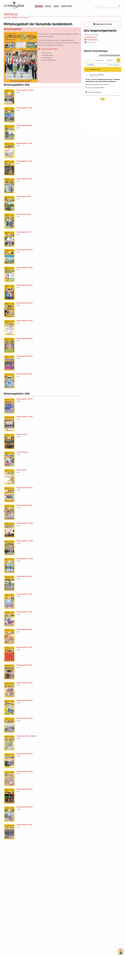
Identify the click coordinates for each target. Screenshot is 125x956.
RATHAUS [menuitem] (39, 6)
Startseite (7, 17)
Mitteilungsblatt (13, 29)
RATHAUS (15, 17)
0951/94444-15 (92, 37)
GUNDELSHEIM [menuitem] (66, 6)
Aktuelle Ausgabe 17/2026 (49, 49)
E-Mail (60, 45)
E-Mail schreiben (92, 40)
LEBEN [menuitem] (56, 6)
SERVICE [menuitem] (48, 6)
